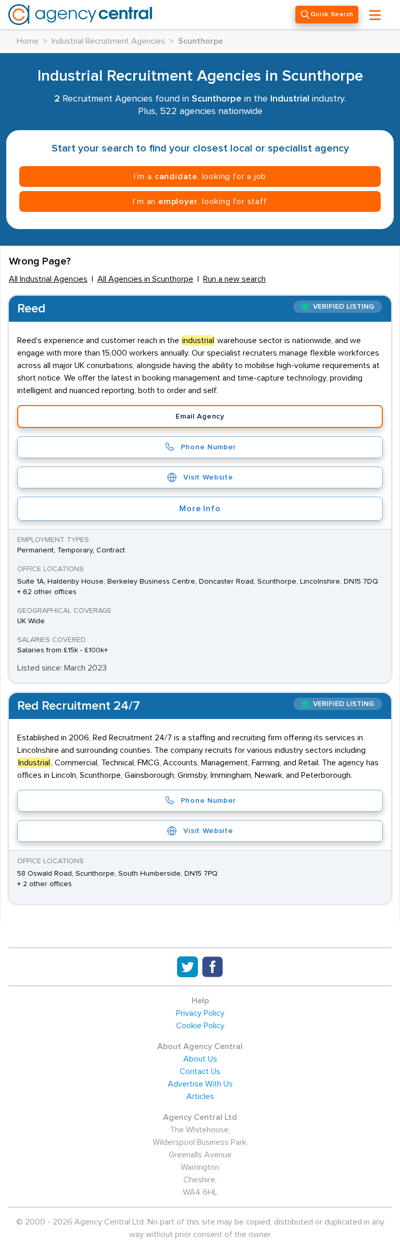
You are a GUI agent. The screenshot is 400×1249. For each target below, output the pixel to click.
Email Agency (200, 416)
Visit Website (208, 477)
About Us (200, 1059)
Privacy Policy (200, 1013)
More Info (199, 508)
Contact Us (200, 1071)
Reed (31, 308)
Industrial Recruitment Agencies (108, 41)
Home (28, 41)
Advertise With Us (200, 1084)
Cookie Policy (200, 1025)
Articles (200, 1096)
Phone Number (208, 447)
